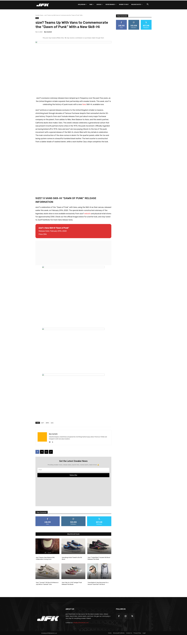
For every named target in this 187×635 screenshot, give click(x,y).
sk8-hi (47, 422)
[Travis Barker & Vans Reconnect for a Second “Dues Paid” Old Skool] (99, 571)
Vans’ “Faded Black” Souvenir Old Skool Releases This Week (99, 558)
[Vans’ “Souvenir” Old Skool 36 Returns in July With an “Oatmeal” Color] (47, 571)
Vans (37, 18)
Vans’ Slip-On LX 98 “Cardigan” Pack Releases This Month (72, 583)
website (87, 214)
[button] (148, 4)
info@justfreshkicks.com (81, 622)
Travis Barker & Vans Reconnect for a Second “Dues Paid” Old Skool (98, 583)
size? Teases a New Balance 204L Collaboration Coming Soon (45, 558)
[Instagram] (49, 441)
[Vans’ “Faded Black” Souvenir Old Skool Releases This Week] (99, 546)
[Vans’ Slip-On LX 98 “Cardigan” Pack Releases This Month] (73, 571)
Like (47, 517)
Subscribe (73, 475)
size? (42, 422)
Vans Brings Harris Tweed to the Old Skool (72, 558)
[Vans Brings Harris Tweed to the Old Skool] (73, 546)
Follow (73, 517)
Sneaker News (39, 15)
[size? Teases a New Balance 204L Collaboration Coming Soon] (47, 546)
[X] (52, 441)
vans (52, 422)
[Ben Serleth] (42, 437)
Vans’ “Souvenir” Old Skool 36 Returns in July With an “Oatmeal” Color (47, 583)
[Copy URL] (51, 452)
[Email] (46, 452)
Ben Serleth (48, 32)
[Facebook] (37, 452)
